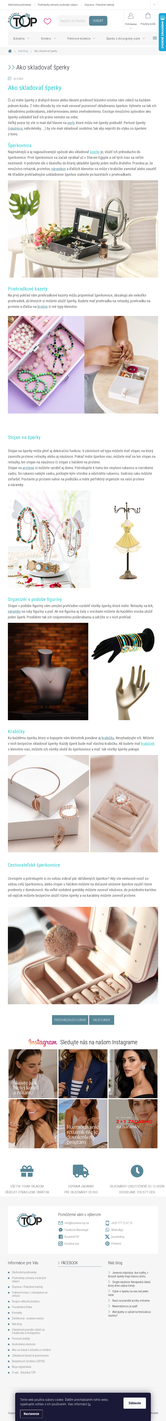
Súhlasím (135, 1403)
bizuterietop (118, 1236)
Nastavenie (31, 1414)
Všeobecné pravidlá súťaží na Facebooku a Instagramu (28, 1331)
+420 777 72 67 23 (121, 1223)
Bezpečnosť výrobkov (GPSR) (28, 1361)
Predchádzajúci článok (70, 1020)
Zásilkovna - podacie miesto (28, 1318)
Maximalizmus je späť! (124, 1306)
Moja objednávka (21, 1366)
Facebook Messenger (76, 1230)
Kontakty (17, 1312)
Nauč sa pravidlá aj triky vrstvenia (131, 1300)
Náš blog (17, 1324)
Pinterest (116, 1243)
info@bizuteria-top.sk (77, 1223)
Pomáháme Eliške (22, 1307)
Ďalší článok (101, 1020)
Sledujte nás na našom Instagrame (98, 1042)
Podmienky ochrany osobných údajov (58, 4)
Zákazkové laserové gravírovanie (30, 1355)
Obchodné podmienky (19, 4)
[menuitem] (22, 38)
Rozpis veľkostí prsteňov (26, 1301)
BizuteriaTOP (72, 1236)
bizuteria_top (72, 1243)
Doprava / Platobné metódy (99, 4)
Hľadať (98, 21)
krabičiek (147, 743)
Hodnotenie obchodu (24, 1344)
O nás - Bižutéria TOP (24, 1372)
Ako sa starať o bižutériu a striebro (31, 1350)
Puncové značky (21, 1338)
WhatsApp (117, 1230)
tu (89, 1404)
